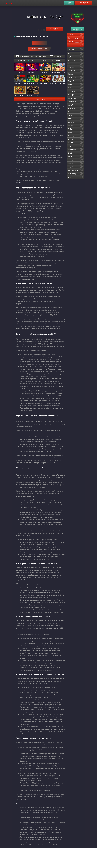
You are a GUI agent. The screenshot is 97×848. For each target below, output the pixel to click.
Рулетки (44, 60)
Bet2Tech (71, 163)
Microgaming (72, 60)
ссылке (18, 182)
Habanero (71, 160)
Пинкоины (71, 35)
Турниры (71, 49)
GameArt (70, 156)
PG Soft (70, 143)
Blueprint (71, 88)
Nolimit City (71, 108)
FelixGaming (72, 174)
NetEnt (70, 57)
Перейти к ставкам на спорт (39, 48)
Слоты (32, 60)
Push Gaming (72, 91)
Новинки (21, 60)
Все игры (71, 53)
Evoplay (70, 153)
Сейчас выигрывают (39, 56)
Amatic (70, 64)
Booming (71, 136)
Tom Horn (71, 146)
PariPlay (70, 129)
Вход (69, 2)
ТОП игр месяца (56, 56)
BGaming (71, 122)
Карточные (56, 60)
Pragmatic (71, 81)
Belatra (70, 112)
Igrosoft (70, 105)
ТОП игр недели (22, 56)
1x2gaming (71, 167)
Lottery (70, 177)
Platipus (70, 115)
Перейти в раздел (54, 28)
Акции (70, 45)
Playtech (70, 84)
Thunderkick (72, 77)
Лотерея (70, 41)
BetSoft (70, 132)
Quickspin (71, 74)
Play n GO (71, 67)
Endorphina (71, 71)
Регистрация (83, 2)
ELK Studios (72, 98)
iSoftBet (70, 119)
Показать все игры (40, 99)
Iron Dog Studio (73, 170)
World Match (72, 149)
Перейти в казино (39, 43)
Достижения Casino (74, 38)
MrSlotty (70, 139)
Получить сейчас (77, 29)
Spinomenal (72, 101)
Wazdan (70, 125)
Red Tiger (71, 95)
